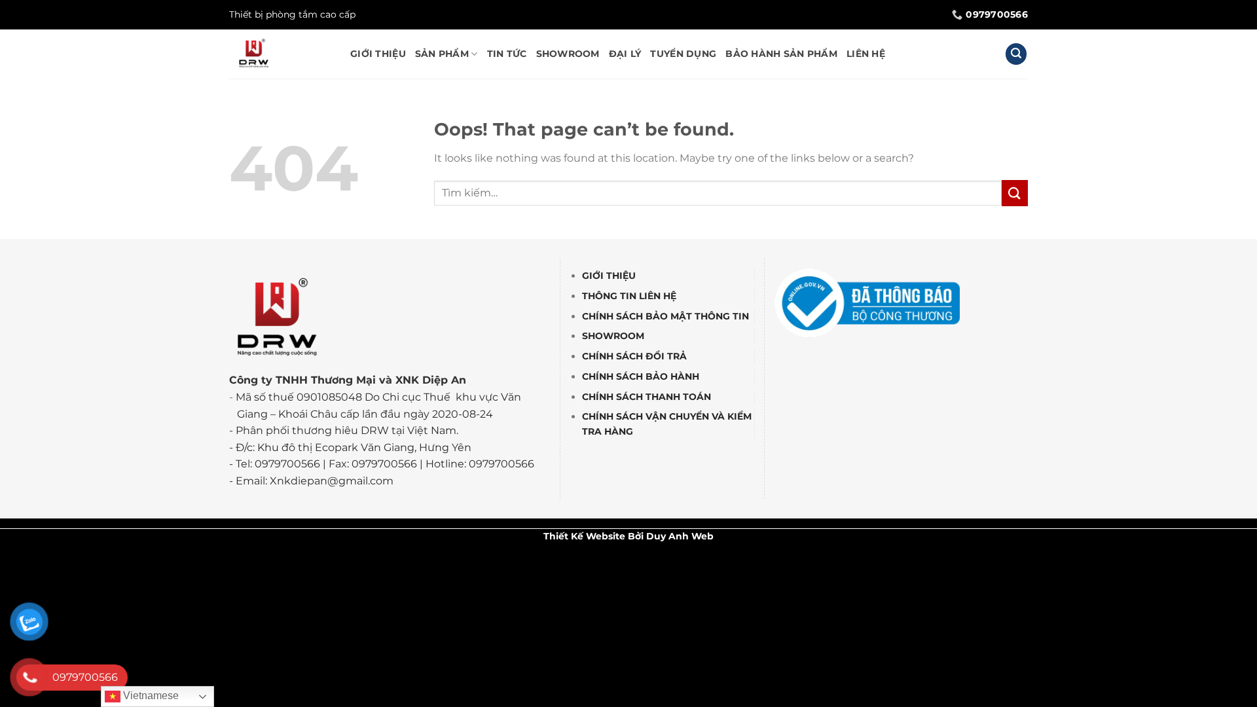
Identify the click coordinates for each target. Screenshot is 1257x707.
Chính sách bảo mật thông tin (665, 316)
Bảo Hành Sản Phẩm (781, 54)
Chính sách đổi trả (634, 357)
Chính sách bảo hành (640, 376)
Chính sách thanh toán (646, 397)
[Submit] (1015, 193)
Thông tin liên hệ (629, 296)
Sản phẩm (442, 54)
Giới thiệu (378, 54)
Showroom (568, 54)
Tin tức (507, 54)
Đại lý (625, 54)
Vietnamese (149, 695)
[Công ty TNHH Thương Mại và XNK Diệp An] (280, 54)
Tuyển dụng (683, 54)
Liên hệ (866, 54)
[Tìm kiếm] (1016, 54)
